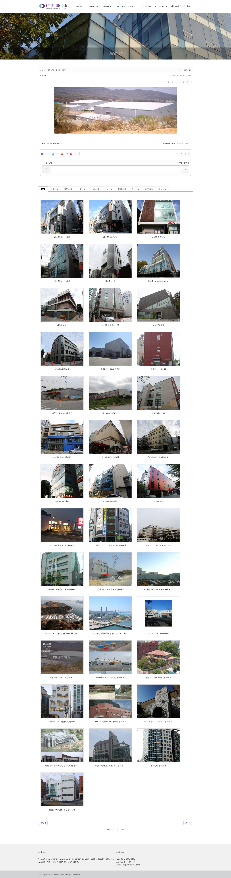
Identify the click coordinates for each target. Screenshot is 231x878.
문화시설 (122, 189)
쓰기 (188, 823)
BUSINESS (94, 6)
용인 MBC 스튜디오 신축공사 (57, 70)
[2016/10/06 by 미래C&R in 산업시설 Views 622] (110, 569)
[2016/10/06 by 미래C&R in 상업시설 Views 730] (62, 525)
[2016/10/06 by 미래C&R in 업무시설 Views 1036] (110, 217)
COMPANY (80, 6)
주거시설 (95, 189)
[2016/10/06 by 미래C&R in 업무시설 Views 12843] (158, 261)
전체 (43, 189)
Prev (108, 830)
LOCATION (146, 6)
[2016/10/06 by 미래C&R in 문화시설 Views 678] (62, 305)
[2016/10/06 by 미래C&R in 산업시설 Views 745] (110, 613)
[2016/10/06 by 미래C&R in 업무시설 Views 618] (158, 393)
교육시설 (109, 189)
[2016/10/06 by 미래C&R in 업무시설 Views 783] (62, 349)
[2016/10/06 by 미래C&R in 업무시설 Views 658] (110, 261)
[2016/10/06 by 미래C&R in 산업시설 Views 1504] (110, 349)
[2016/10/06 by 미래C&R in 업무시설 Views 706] (158, 437)
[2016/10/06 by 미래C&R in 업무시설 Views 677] (110, 481)
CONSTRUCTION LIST (126, 6)
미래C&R (43, 75)
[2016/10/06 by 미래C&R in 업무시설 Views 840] (62, 261)
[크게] (168, 82)
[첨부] (191, 82)
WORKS (107, 6)
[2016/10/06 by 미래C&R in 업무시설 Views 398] (62, 789)
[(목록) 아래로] (180, 82)
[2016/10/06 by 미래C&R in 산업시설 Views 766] (158, 569)
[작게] (172, 82)
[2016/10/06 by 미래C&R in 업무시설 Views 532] (158, 481)
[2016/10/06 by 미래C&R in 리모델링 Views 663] (110, 437)
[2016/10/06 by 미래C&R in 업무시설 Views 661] (110, 393)
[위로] (176, 82)
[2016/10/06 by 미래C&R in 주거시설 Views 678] (110, 305)
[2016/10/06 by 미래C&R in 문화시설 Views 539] (158, 305)
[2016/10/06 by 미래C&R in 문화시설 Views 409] (62, 701)
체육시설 (163, 189)
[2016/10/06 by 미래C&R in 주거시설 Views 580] (158, 657)
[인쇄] (187, 82)
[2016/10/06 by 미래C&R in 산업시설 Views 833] (158, 349)
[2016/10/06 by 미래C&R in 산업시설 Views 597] (62, 393)
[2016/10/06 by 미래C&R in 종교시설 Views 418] (158, 701)
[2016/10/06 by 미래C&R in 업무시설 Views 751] (158, 217)
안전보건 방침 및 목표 (181, 6)
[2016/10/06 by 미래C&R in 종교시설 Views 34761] (110, 745)
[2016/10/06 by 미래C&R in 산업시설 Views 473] (110, 657)
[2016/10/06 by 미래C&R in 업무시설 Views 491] (62, 437)
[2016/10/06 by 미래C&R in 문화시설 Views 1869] (110, 701)
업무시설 (68, 189)
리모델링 (149, 189)
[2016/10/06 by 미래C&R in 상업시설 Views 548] (62, 569)
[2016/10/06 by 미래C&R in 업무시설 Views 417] (158, 745)
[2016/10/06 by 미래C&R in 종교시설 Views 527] (62, 745)
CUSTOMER (161, 6)
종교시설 (136, 189)
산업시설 (82, 189)
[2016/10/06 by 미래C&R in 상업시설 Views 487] (158, 525)
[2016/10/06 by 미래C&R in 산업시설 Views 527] (158, 613)
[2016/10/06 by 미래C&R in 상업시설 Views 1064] (62, 481)
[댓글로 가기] (183, 82)
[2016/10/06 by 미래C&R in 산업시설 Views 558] (62, 613)
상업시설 (55, 189)
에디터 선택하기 (184, 163)
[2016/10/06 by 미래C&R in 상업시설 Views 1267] (110, 525)
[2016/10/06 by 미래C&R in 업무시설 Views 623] (62, 217)
